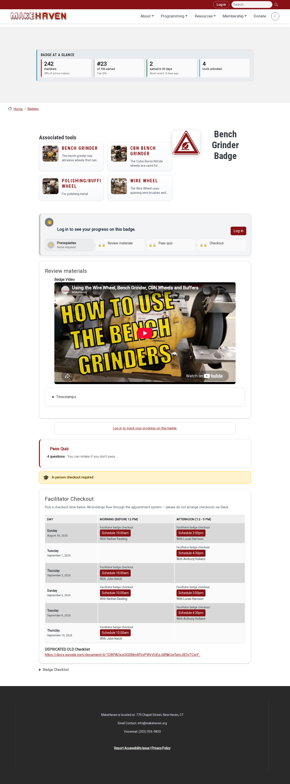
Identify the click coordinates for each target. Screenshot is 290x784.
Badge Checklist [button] (56, 670)
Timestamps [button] (66, 397)
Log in (221, 4)
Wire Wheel (144, 180)
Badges (33, 109)
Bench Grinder (80, 148)
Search (276, 4)
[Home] (38, 16)
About (145, 16)
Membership (233, 16)
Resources (204, 16)
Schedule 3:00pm (191, 533)
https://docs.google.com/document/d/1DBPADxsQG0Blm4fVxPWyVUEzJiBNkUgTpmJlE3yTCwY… (123, 655)
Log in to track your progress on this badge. (145, 428)
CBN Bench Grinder (143, 150)
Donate (260, 16)
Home (18, 109)
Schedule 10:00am (115, 533)
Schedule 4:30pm (191, 553)
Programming (172, 16)
